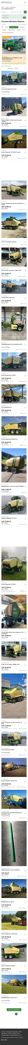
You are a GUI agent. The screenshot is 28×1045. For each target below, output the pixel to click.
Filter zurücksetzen (23, 24)
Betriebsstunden (11, 29)
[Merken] (24, 58)
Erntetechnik (12, 7)
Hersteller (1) (12, 27)
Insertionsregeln (5, 1035)
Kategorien (3, 12)
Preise (9, 1033)
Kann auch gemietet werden (7, 32)
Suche (7, 7)
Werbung (14, 1033)
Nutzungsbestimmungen (12, 1031)
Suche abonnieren (7, 66)
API (20, 1035)
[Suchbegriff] (25, 12)
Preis (24, 29)
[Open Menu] (25, 2)
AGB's (20, 1031)
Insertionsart (22, 27)
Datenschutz (4, 1033)
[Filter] (2, 27)
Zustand (18, 29)
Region (6, 27)
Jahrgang (4, 29)
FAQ (18, 1033)
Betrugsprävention (14, 1035)
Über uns (3, 1031)
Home (2, 7)
